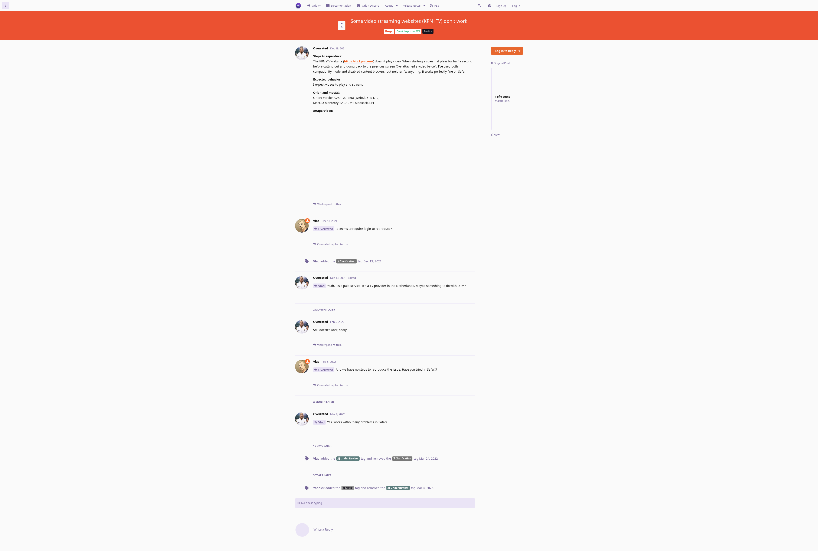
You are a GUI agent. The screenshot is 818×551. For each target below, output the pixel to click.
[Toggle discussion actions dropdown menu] (519, 51)
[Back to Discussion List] (5, 5)
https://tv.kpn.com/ (358, 61)
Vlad (321, 286)
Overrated (325, 229)
